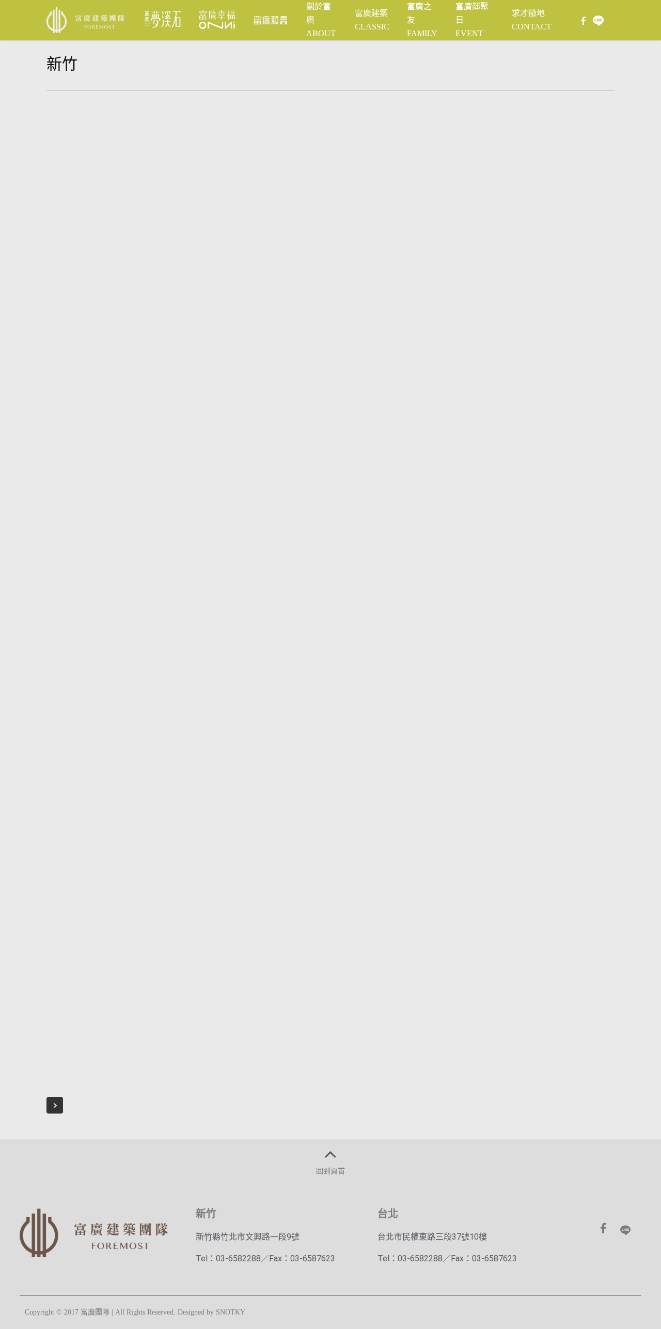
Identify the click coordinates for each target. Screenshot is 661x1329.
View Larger (108, 143)
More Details (163, 143)
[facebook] (583, 20)
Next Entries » (54, 1105)
